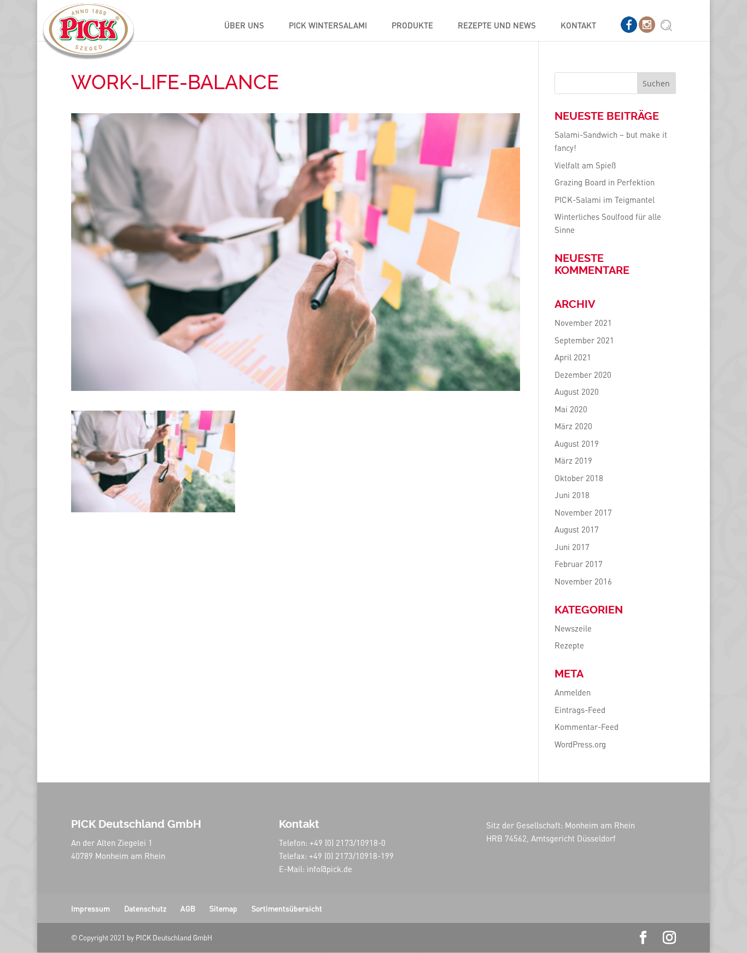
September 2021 (584, 340)
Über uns (244, 26)
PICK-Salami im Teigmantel (605, 199)
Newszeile (573, 628)
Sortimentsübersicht (287, 908)
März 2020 (573, 425)
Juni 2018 (572, 494)
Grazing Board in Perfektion (605, 182)
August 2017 (577, 529)
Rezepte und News (497, 26)
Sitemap (223, 908)
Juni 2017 (572, 546)
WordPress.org (580, 744)
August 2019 (577, 443)
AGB (187, 908)
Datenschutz (145, 908)
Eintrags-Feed (580, 709)
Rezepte (569, 645)
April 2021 (573, 357)
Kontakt (578, 26)
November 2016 (583, 581)
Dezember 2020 (583, 374)
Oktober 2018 (579, 477)
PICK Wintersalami (328, 26)
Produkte (412, 26)
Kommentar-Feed (586, 726)
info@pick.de (329, 868)
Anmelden (573, 692)
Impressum (90, 908)
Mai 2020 (571, 409)
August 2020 (577, 391)
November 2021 (583, 322)
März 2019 (573, 460)
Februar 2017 (579, 563)
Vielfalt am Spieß (585, 165)
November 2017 (583, 512)
